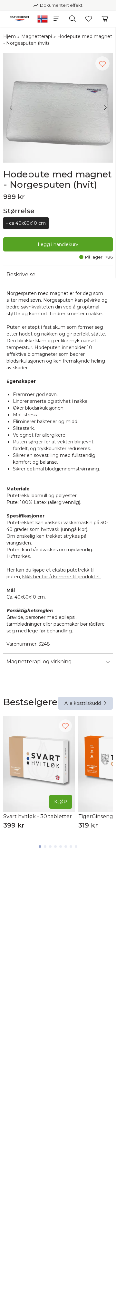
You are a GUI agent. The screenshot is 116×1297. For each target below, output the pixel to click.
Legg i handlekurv (58, 244)
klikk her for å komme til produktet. (61, 577)
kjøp (60, 802)
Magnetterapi (36, 36)
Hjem (9, 36)
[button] (56, 19)
